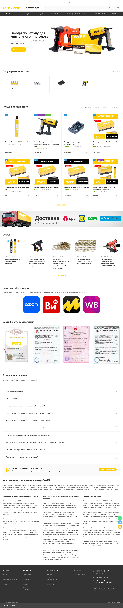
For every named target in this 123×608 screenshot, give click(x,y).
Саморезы (37, 89)
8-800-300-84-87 (32, 8)
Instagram (104, 589)
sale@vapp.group (102, 577)
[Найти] (118, 8)
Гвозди (14, 89)
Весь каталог (116, 71)
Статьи (49, 574)
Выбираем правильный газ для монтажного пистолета (13, 261)
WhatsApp (113, 589)
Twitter (100, 589)
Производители (52, 579)
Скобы (5, 584)
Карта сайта (51, 584)
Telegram (109, 589)
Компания (27, 571)
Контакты (26, 589)
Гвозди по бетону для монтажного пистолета (29, 34)
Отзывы (25, 584)
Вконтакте (95, 589)
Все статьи (117, 235)
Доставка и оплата (80, 574)
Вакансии (26, 577)
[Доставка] (61, 219)
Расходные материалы (61, 89)
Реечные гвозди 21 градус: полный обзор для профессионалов (84, 261)
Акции (49, 577)
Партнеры (26, 579)
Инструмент (84, 89)
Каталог (6, 571)
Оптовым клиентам (29, 582)
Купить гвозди (18, 49)
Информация (52, 571)
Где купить (26, 587)
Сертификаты (27, 574)
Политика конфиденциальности (57, 582)
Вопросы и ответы (80, 577)
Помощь (77, 571)
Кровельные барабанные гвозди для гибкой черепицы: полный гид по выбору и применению (61, 263)
